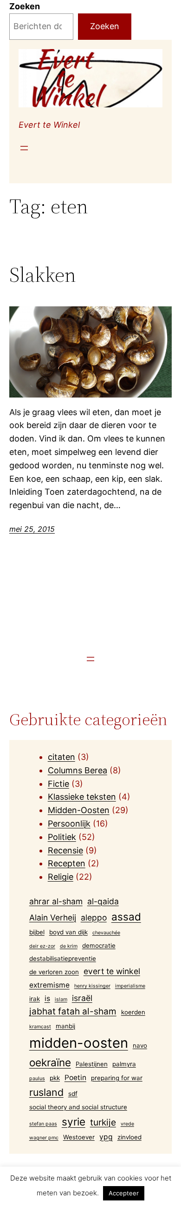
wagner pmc (43, 1138)
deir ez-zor (42, 946)
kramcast (40, 1027)
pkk (55, 1078)
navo (140, 1045)
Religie (60, 877)
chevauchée (106, 933)
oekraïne (50, 1062)
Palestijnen (92, 1064)
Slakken (42, 275)
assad (126, 916)
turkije (103, 1122)
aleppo (94, 917)
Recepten (66, 863)
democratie (99, 945)
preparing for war (116, 1078)
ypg (106, 1136)
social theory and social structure (78, 1107)
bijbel (37, 932)
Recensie (65, 850)
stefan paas (43, 1124)
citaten (61, 757)
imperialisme (130, 986)
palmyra (124, 1064)
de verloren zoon (54, 972)
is (47, 998)
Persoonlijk (69, 823)
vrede (127, 1124)
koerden (133, 1012)
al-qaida (103, 901)
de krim (69, 946)
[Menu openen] (24, 148)
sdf (73, 1093)
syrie (73, 1121)
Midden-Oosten (79, 810)
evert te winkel (112, 971)
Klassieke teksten (82, 797)
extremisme (49, 985)
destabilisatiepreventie (62, 958)
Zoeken (24, 6)
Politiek (62, 837)
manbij (65, 1026)
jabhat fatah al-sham (72, 1011)
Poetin (75, 1077)
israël (82, 998)
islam (61, 999)
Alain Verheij (52, 917)
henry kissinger (92, 986)
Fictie (58, 784)
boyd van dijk (68, 932)
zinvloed (129, 1137)
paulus (37, 1078)
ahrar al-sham (56, 901)
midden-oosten (78, 1043)
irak (34, 998)
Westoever (79, 1137)
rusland (46, 1092)
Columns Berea (77, 770)
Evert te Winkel (49, 125)
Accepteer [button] (124, 1193)
